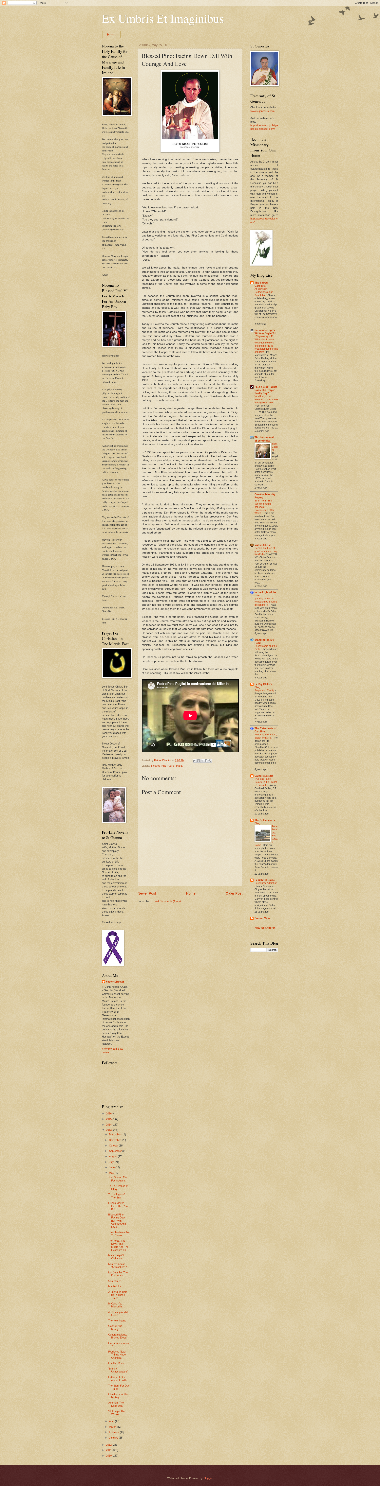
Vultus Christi (263, 545)
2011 (109, 1450)
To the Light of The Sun (116, 1196)
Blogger (207, 1478)
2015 (109, 1119)
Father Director (115, 981)
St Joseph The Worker (116, 1413)
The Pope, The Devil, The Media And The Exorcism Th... (118, 1245)
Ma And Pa (114, 1286)
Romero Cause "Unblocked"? (117, 1265)
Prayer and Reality (265, 690)
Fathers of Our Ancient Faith (117, 1379)
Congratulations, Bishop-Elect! (117, 1336)
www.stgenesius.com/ (262, 111)
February (114, 1432)
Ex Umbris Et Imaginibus (163, 18)
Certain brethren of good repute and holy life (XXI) (266, 551)
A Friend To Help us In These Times (117, 1295)
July (112, 1162)
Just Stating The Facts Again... (117, 1179)
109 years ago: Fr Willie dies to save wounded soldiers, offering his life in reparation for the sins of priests (266, 344)
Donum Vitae (262, 918)
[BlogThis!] (198, 761)
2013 (109, 1129)
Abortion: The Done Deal (116, 1404)
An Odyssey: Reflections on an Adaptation (264, 292)
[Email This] (195, 761)
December (115, 1134)
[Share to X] (202, 761)
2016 (109, 1113)
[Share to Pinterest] (210, 761)
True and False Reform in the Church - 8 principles (266, 782)
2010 (109, 1455)
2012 (109, 1444)
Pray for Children (265, 927)
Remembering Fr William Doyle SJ (265, 332)
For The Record (117, 1363)
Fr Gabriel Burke (265, 880)
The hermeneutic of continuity (265, 439)
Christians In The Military (118, 1396)
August (113, 1156)
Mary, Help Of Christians (116, 1257)
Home (111, 34)
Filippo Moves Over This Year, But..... (118, 1206)
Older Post (234, 893)
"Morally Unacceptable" (118, 1370)
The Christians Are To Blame (118, 1234)
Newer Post (147, 893)
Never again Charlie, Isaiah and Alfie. (266, 736)
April (112, 1421)
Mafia (179, 765)
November (115, 1140)
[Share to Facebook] (206, 761)
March (113, 1426)
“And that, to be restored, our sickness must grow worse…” (266, 399)
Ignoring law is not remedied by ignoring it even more (266, 601)
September (115, 1150)
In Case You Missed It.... (116, 1305)
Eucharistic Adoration (266, 883)
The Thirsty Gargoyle (261, 284)
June (112, 1167)
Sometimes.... (116, 1281)
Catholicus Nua (264, 775)
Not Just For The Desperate (118, 1274)
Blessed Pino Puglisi (163, 765)
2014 (109, 1124)
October (114, 1145)
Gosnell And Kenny (115, 1327)
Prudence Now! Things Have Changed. (117, 1354)
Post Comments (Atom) (167, 901)
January (114, 1437)
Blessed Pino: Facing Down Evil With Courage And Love (117, 1220)
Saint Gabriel (275, 446)
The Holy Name (117, 1320)
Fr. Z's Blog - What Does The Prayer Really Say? (266, 390)
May (112, 1172)
